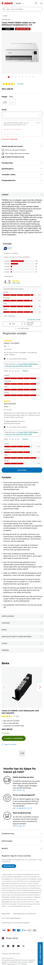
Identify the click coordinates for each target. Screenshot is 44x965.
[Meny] (41, 3)
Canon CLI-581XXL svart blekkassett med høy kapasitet (20, 712)
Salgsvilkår (6, 914)
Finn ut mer (17, 790)
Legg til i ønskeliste (10, 744)
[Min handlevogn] (36, 3)
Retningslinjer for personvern (24, 914)
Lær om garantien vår (21, 808)
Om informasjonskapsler (11, 918)
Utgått (5, 16)
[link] (22, 125)
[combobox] (22, 9)
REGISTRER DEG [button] (9, 866)
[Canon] (7, 3)
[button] (8, 77)
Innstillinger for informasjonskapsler (16, 923)
